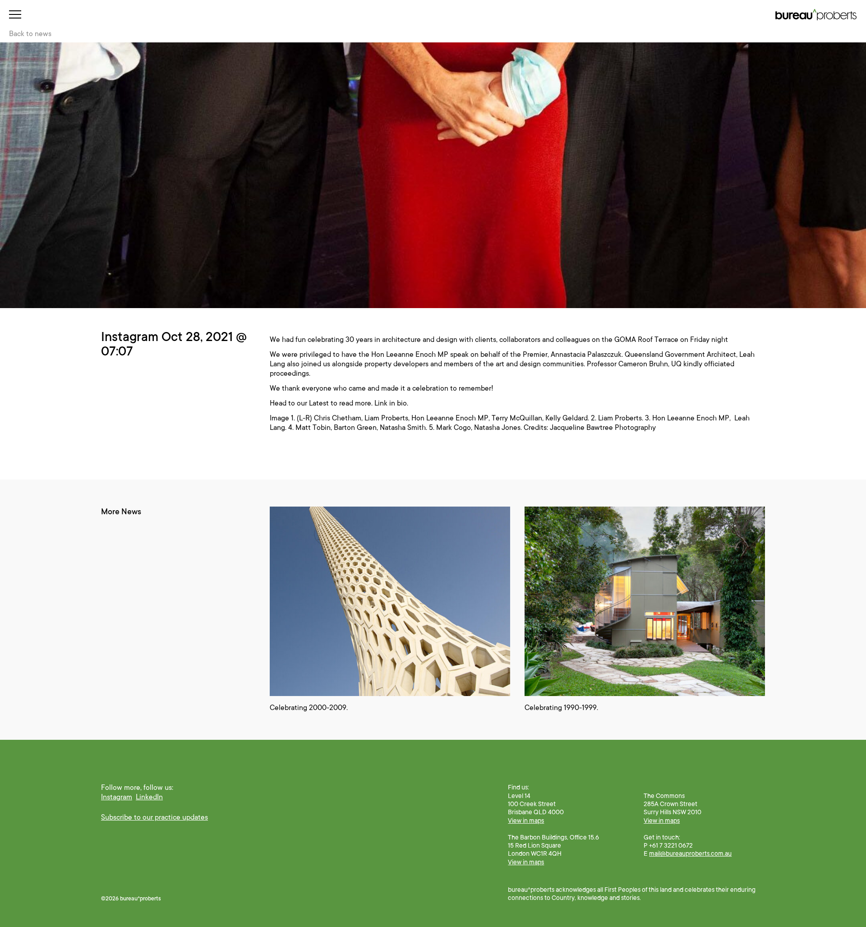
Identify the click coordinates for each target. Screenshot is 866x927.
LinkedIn (149, 797)
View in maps (526, 820)
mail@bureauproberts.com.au (690, 853)
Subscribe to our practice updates (154, 817)
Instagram (116, 797)
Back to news (30, 33)
